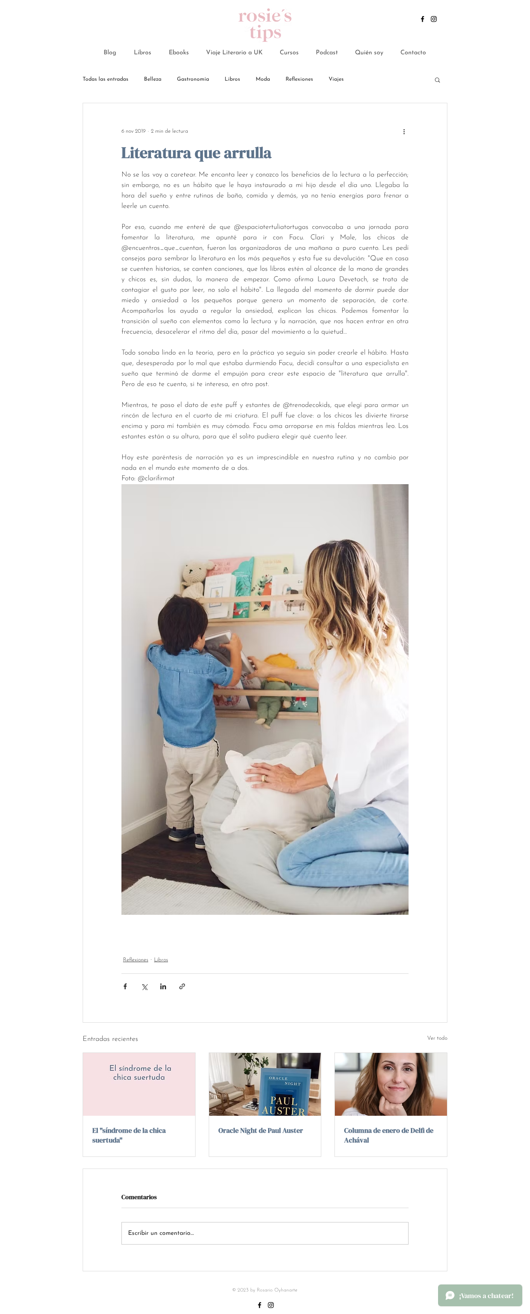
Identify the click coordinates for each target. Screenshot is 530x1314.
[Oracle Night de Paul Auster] (265, 1084)
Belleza (152, 79)
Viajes (336, 79)
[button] (178, 53)
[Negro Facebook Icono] (422, 19)
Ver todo (437, 1038)
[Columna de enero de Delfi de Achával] (391, 1084)
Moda (263, 79)
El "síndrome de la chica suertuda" (129, 1135)
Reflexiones (299, 79)
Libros (232, 79)
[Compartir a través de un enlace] (182, 986)
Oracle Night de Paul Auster (260, 1130)
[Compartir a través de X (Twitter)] (144, 986)
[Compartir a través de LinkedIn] (163, 986)
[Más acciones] (404, 131)
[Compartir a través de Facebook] (125, 986)
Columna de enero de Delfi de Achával (388, 1135)
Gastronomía (193, 79)
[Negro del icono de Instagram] (434, 19)
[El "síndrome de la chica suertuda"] (139, 1084)
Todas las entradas (105, 79)
